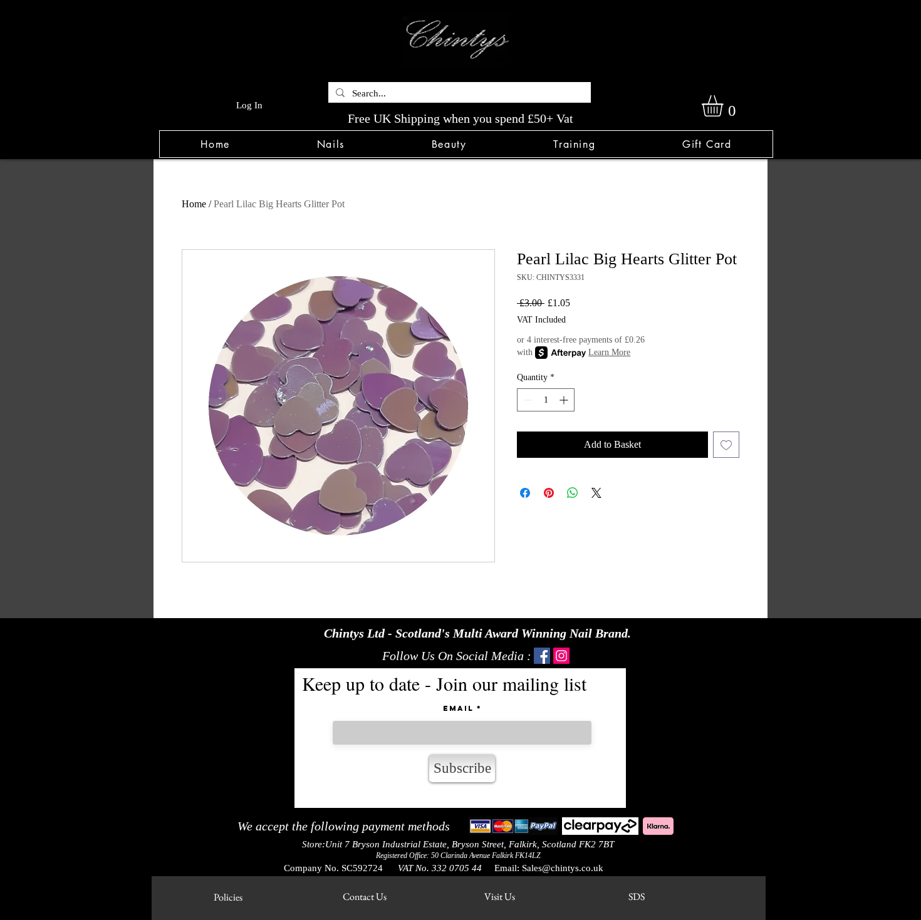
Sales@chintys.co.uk (562, 868)
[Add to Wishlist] (726, 445)
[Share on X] (596, 492)
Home (194, 204)
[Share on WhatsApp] (572, 492)
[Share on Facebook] (525, 492)
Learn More (609, 352)
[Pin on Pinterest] (548, 492)
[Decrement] (526, 400)
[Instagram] (561, 656)
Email (458, 708)
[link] (725, 105)
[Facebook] (542, 656)
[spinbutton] (545, 400)
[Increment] (565, 400)
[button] (330, 144)
